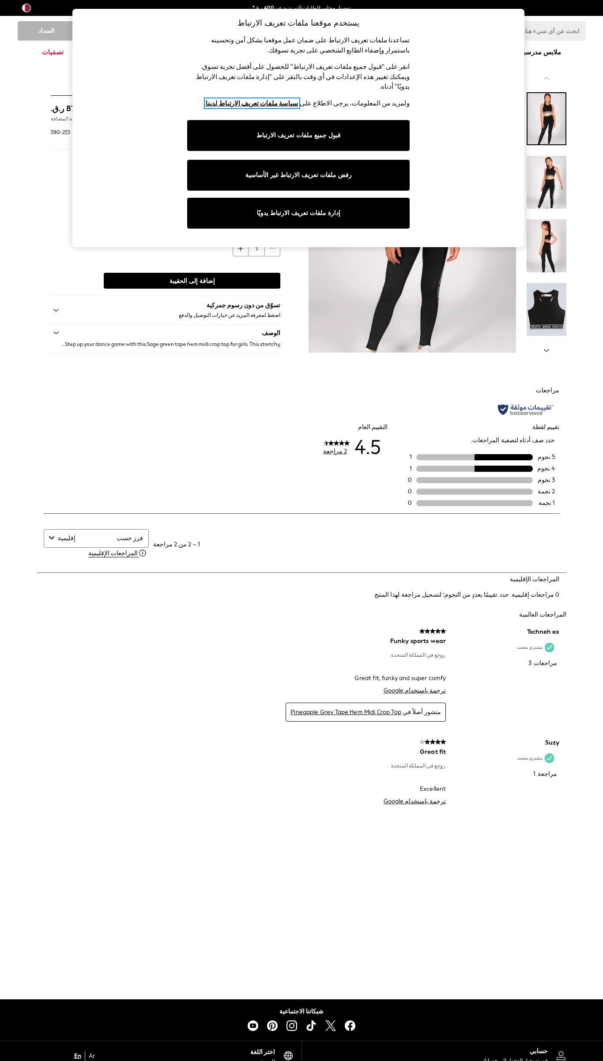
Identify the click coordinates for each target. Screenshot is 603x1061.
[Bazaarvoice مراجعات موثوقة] (526, 409)
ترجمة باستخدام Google (415, 690)
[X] (330, 1025)
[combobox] (85, 538)
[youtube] (253, 1025)
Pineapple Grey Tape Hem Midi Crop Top (345, 712)
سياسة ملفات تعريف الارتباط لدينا (252, 103)
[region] (298, 128)
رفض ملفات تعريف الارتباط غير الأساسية (298, 175)
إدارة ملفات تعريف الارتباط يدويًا (298, 213)
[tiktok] (311, 1025)
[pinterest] (272, 1025)
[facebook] (350, 1025)
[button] (165, 333)
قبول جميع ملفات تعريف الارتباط (298, 135)
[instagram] (292, 1025)
